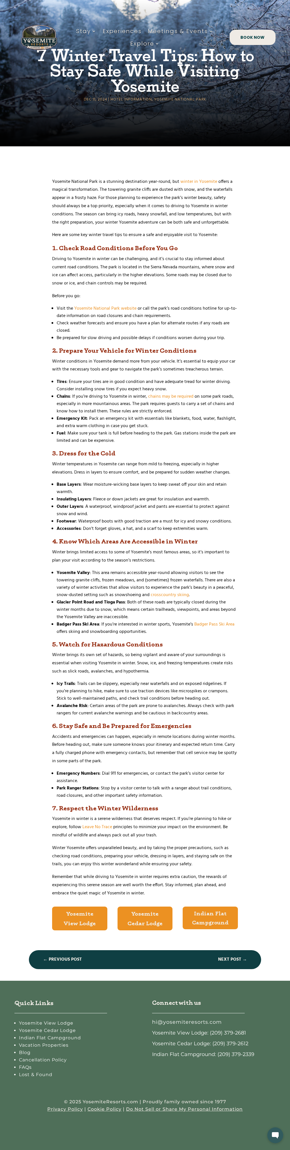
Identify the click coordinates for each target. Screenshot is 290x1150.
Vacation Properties (44, 1045)
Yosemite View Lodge (80, 918)
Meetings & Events (178, 31)
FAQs (25, 1067)
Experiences (122, 31)
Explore (142, 44)
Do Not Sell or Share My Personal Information (184, 1109)
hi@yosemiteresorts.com (187, 1022)
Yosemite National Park (180, 99)
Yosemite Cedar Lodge (145, 918)
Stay (83, 31)
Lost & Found (35, 1074)
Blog (25, 1052)
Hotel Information (131, 99)
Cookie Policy (104, 1109)
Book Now (252, 37)
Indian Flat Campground (210, 918)
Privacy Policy (65, 1109)
